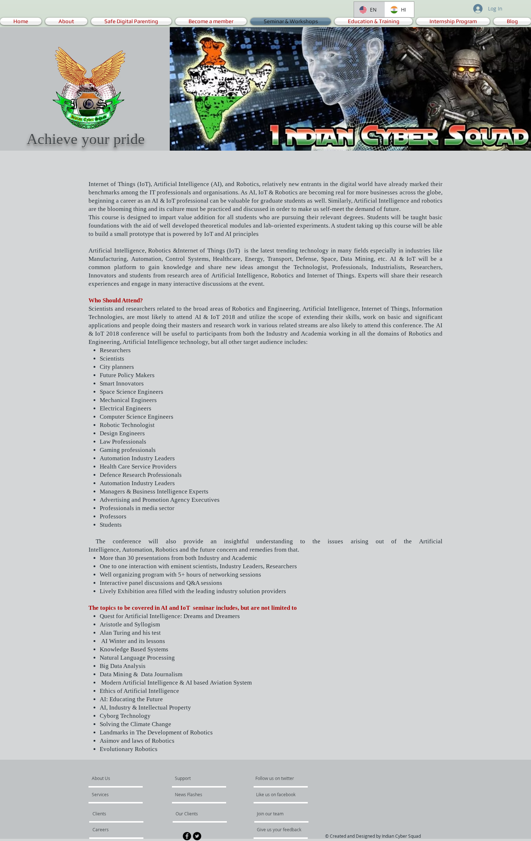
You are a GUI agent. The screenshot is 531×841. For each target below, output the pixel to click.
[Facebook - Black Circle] (187, 836)
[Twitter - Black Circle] (197, 836)
